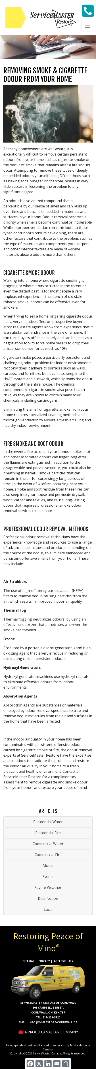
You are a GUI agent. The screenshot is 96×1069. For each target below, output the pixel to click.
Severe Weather (48, 887)
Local (48, 909)
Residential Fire (48, 832)
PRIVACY (44, 961)
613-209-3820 (51, 1017)
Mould (48, 865)
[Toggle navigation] (87, 26)
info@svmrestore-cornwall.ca (53, 1022)
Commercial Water (48, 843)
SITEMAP (29, 961)
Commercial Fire (48, 854)
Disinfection (48, 898)
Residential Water (48, 821)
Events (48, 876)
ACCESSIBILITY (63, 961)
